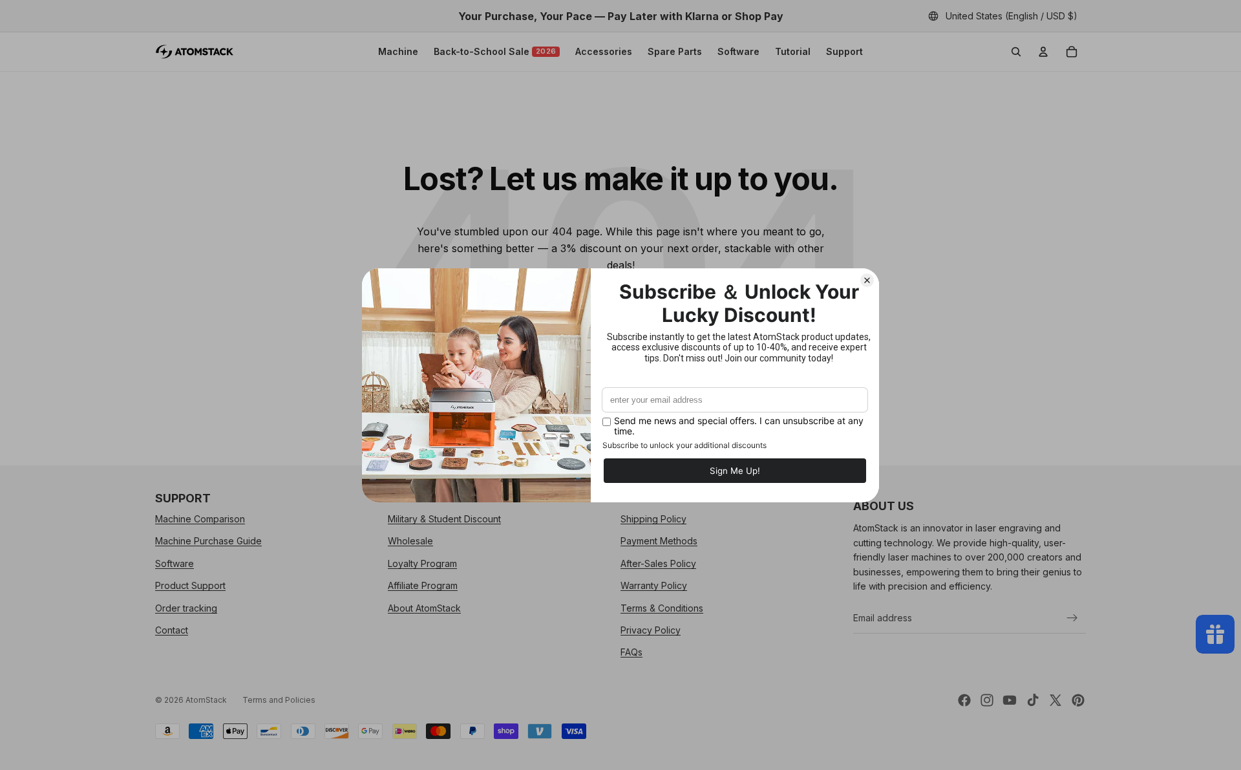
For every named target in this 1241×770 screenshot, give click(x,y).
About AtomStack (424, 608)
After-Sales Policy (658, 563)
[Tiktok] (1033, 700)
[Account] (1043, 51)
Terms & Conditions (661, 608)
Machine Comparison (200, 518)
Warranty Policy (653, 585)
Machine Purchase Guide (208, 541)
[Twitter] (1055, 700)
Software (738, 51)
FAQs (631, 652)
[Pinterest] (1078, 700)
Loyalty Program (422, 563)
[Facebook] (964, 700)
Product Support (190, 585)
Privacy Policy (650, 630)
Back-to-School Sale (495, 51)
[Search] (1016, 51)
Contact (171, 630)
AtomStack (206, 700)
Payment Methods (658, 541)
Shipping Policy (653, 518)
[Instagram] (987, 700)
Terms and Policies (278, 700)
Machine (398, 51)
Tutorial (793, 51)
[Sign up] (1072, 618)
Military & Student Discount (444, 518)
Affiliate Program (423, 585)
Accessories (603, 51)
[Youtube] (1009, 700)
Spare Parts (675, 51)
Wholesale (410, 541)
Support (844, 51)
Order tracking (186, 608)
